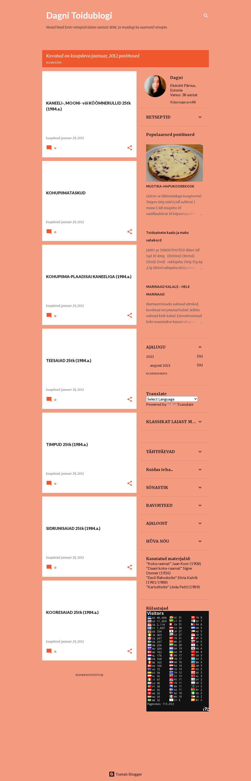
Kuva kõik (54, 62)
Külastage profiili (183, 102)
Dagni (176, 77)
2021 (150, 356)
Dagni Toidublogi (79, 15)
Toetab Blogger (128, 774)
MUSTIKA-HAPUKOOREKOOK (170, 186)
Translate (185, 404)
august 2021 (160, 365)
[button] (130, 148)
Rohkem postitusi (89, 675)
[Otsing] (206, 16)
